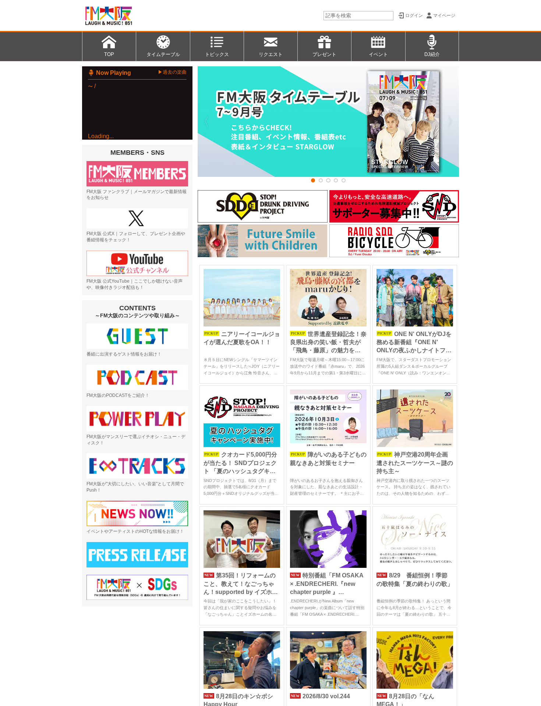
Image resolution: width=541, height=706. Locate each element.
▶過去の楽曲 (172, 72)
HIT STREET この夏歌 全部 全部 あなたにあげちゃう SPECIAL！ (149, 167)
